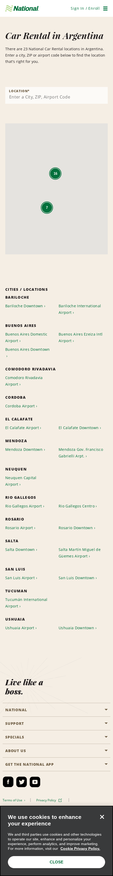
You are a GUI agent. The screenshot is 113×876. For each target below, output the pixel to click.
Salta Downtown (20, 549)
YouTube (34, 781)
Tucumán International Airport (26, 603)
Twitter (21, 781)
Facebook (8, 781)
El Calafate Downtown (79, 427)
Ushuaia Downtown (76, 627)
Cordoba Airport (20, 405)
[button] (85, 8)
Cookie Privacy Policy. (80, 848)
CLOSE (56, 862)
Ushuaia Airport (19, 627)
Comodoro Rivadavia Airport (24, 381)
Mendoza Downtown (24, 449)
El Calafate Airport (22, 427)
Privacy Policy (46, 800)
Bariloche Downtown (24, 305)
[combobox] (56, 95)
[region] (56, 841)
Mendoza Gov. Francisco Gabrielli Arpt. (81, 452)
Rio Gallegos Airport (23, 505)
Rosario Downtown (76, 527)
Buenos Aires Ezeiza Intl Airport (81, 337)
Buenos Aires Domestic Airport (26, 337)
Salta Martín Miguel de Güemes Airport (80, 553)
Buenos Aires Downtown (27, 349)
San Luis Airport (20, 577)
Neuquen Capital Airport (21, 481)
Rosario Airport (19, 527)
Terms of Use (13, 800)
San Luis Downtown (76, 577)
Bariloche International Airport (80, 309)
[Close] (102, 817)
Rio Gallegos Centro (77, 505)
